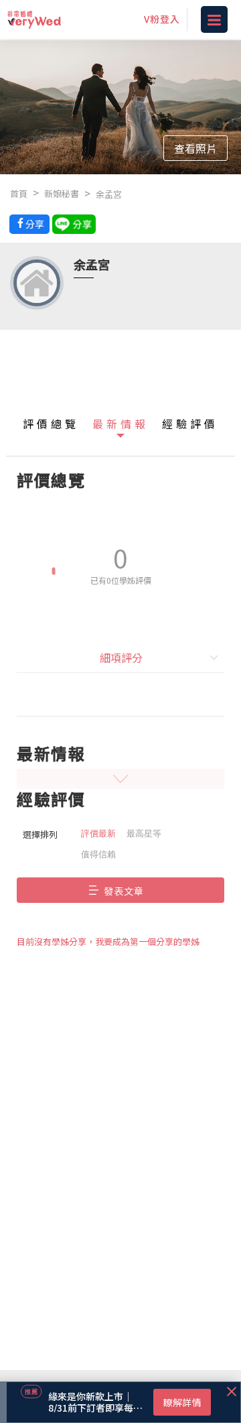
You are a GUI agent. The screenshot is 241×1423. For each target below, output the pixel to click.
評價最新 (98, 833)
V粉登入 (162, 18)
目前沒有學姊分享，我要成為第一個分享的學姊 (108, 941)
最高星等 (144, 833)
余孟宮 (109, 194)
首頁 (18, 193)
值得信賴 (98, 854)
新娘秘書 (61, 193)
